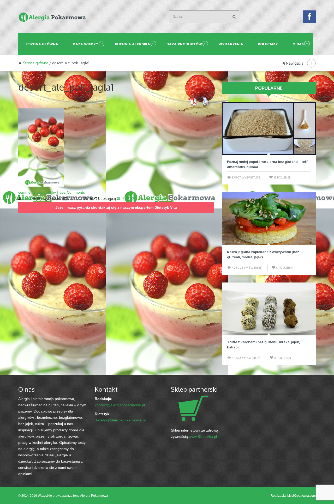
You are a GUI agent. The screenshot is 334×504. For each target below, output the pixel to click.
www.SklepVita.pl (203, 436)
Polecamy (268, 44)
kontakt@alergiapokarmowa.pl (120, 405)
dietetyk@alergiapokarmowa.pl (120, 420)
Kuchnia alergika (132, 44)
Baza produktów (184, 44)
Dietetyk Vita (165, 207)
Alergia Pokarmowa (94, 495)
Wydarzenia (230, 44)
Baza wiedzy (85, 44)
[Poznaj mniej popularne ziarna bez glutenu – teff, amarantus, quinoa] (269, 128)
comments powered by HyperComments (51, 192)
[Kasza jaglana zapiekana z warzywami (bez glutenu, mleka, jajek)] (269, 218)
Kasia (26, 198)
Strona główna (42, 44)
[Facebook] (309, 18)
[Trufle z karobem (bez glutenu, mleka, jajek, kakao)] (269, 308)
